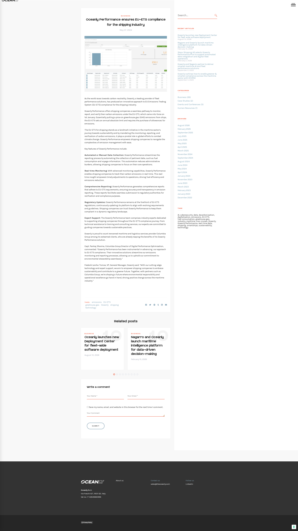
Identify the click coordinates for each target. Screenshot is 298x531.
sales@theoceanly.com (160, 484)
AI (178, 215)
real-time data (205, 223)
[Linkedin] (162, 305)
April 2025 (182, 147)
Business (125, 16)
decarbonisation (206, 215)
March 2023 (183, 186)
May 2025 (182, 143)
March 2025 (183, 150)
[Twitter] (150, 305)
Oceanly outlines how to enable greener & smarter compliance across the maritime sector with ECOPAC (197, 76)
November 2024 (185, 154)
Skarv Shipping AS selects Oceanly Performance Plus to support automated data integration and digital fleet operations (197, 55)
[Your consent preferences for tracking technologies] (294, 527)
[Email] (166, 305)
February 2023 (184, 190)
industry (181, 221)
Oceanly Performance (188, 223)
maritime (190, 221)
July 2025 (182, 136)
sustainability (205, 225)
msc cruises (201, 221)
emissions (97, 302)
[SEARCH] (216, 15)
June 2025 (182, 140)
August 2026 (184, 125)
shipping (114, 305)
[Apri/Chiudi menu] (293, 4)
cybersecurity (186, 215)
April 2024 (182, 172)
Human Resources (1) (187, 108)
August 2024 (184, 161)
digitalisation (184, 217)
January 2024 (184, 176)
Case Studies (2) (185, 101)
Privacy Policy (87, 522)
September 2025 (185, 132)
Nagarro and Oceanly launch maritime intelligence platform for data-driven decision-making (147, 346)
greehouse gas (92, 305)
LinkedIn (189, 484)
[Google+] (154, 305)
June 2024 (182, 165)
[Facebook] (146, 305)
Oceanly (104, 305)
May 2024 (182, 168)
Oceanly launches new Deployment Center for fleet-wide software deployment (102, 343)
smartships (192, 225)
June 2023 (182, 183)
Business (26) (184, 97)
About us (120, 480)
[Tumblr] (158, 305)
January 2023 (184, 194)
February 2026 (184, 129)
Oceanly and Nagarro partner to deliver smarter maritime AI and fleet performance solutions (195, 66)
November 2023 (185, 179)
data (196, 215)
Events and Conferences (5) (190, 104)
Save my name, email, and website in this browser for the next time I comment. (126, 407)
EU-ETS (107, 302)
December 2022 (185, 197)
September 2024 (185, 158)
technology (90, 307)
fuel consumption (186, 219)
